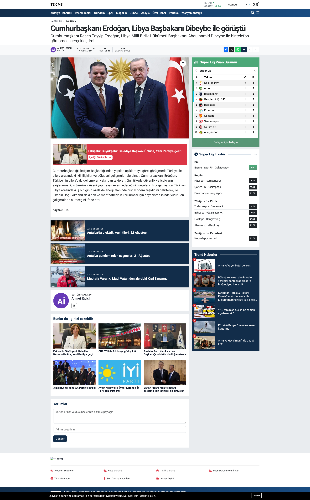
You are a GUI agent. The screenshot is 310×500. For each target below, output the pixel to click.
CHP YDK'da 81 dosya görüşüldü (117, 351)
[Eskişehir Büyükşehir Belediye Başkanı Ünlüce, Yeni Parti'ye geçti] (74, 336)
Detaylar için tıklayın (226, 142)
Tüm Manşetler (62, 478)
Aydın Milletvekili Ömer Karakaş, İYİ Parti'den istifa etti (119, 389)
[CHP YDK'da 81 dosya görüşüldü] (119, 336)
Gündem (99, 13)
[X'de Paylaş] (231, 49)
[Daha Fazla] (244, 49)
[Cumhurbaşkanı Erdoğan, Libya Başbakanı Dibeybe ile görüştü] (120, 97)
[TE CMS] (57, 459)
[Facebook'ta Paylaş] (226, 49)
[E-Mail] (74, 305)
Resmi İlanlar (83, 13)
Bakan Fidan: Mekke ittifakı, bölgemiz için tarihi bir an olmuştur (164, 389)
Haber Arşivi (167, 478)
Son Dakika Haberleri (118, 478)
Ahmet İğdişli (81, 298)
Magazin (121, 13)
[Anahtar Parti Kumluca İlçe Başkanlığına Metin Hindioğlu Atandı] (165, 336)
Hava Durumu (115, 470)
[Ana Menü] (257, 13)
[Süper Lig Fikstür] (255, 154)
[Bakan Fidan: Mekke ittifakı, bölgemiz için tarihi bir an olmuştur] (165, 372)
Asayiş (145, 13)
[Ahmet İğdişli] (61, 300)
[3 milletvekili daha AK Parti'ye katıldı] (74, 372)
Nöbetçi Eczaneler (64, 470)
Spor (110, 13)
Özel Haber (159, 13)
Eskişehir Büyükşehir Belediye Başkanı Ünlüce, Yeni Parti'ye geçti (73, 353)
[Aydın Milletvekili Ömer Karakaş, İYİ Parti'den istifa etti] (119, 372)
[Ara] (253, 13)
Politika (174, 13)
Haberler (56, 21)
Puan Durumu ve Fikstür (226, 470)
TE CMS (57, 4)
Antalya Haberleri (61, 13)
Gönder (60, 438)
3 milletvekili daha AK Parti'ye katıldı (74, 387)
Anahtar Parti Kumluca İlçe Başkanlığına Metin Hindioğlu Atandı (165, 353)
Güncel (134, 13)
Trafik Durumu (167, 470)
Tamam (256, 495)
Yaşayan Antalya (191, 13)
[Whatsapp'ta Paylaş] (238, 49)
